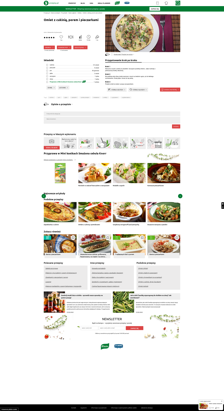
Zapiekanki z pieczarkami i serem (56, 277)
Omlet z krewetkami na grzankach (150, 277)
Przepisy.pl (47, 13)
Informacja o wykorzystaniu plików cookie (124, 407)
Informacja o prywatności (99, 407)
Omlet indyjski (143, 286)
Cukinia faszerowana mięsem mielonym (105, 286)
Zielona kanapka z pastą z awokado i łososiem (107, 273)
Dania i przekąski (55, 13)
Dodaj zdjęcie (51, 148)
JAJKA (66, 97)
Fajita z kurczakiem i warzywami (103, 277)
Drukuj (48, 47)
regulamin (83, 407)
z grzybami (115, 97)
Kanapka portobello (98, 268)
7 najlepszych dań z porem (124, 254)
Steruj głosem (139, 90)
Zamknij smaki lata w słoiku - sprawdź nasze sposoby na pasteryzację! (82, 296)
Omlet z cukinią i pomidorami (89, 224)
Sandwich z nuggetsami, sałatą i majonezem (107, 282)
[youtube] (223, 204)
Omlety (79, 13)
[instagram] (223, 207)
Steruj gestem (117, 90)
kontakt (73, 407)
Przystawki (64, 13)
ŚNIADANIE (96, 97)
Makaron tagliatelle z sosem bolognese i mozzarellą (63, 286)
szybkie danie (126, 97)
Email (50, 87)
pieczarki (74, 97)
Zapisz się (135, 328)
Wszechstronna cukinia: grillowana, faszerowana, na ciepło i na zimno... (93, 255)
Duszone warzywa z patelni (157, 224)
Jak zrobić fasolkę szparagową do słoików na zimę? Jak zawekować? (150, 296)
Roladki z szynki (119, 185)
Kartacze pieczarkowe (155, 185)
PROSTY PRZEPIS (85, 97)
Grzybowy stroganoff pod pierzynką (126, 224)
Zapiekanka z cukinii (51, 224)
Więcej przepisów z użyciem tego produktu (58, 160)
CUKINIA (51, 97)
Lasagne (48, 282)
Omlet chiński (143, 268)
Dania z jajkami (72, 13)
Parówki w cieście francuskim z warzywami (93, 185)
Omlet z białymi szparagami (147, 273)
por (59, 97)
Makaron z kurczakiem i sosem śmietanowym (61, 273)
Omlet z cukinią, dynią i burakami (149, 282)
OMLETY (105, 97)
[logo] (51, 3)
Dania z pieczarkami (53, 254)
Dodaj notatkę (170, 89)
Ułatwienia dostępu (147, 407)
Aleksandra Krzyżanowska (54, 32)
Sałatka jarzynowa (51, 268)
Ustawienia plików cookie (9, 409)
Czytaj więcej (70, 312)
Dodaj (176, 126)
